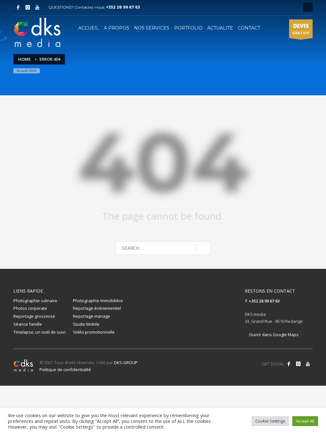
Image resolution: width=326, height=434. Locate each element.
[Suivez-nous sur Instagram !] (298, 364)
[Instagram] (27, 7)
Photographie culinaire (35, 300)
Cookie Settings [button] (270, 421)
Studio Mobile (86, 324)
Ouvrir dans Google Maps (273, 334)
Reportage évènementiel (97, 308)
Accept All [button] (305, 421)
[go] (203, 248)
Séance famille (27, 324)
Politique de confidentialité (65, 369)
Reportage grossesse (34, 316)
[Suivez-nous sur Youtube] (308, 364)
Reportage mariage (91, 316)
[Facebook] (18, 7)
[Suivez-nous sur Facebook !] (289, 364)
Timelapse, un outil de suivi (39, 332)
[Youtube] (37, 7)
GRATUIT (300, 28)
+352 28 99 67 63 (123, 7)
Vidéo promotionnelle (94, 332)
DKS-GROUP (126, 362)
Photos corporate (30, 308)
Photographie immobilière (98, 300)
